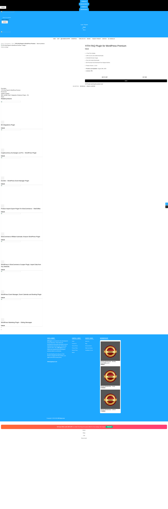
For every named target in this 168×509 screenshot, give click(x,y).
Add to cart (105, 77)
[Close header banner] (1, 423)
